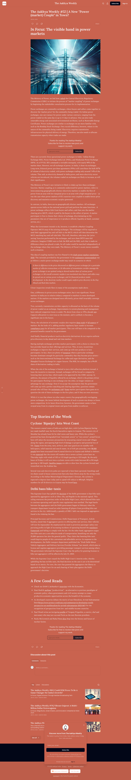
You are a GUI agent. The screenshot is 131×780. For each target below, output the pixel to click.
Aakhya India (43, 697)
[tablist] (39, 661)
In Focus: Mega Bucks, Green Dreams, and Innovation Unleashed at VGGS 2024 (55, 712)
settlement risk (57, 389)
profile (62, 612)
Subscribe (115, 3)
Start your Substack (60, 771)
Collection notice (78, 766)
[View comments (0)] (37, 24)
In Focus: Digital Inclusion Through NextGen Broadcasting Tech (51, 695)
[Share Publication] (107, 3)
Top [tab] (33, 685)
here (75, 482)
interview (63, 586)
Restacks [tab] (43, 661)
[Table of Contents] (2, 390)
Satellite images (55, 463)
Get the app (75, 771)
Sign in (125, 3)
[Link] (27, 31)
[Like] (32, 24)
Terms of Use (74, 754)
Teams (36, 445)
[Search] (103, 3)
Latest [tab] (38, 685)
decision (62, 493)
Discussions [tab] (45, 685)
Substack (56, 776)
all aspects (92, 322)
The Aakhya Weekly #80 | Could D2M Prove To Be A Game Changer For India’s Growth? (54, 691)
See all (34, 738)
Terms (70, 766)
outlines (48, 590)
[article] (65, 695)
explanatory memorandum (85, 257)
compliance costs (37, 328)
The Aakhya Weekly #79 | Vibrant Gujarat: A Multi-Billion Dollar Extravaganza (54, 707)
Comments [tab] (35, 661)
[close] (83, 725)
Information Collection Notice (64, 756)
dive (64, 618)
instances (66, 352)
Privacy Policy (80, 756)
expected (39, 454)
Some (67, 389)
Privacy (64, 766)
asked (62, 98)
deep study (80, 322)
